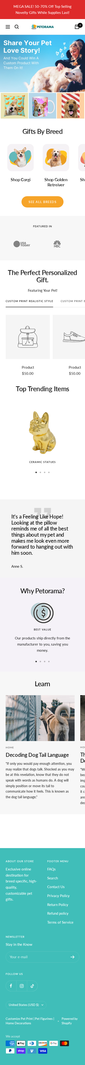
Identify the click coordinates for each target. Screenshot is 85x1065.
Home (10, 747)
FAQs (51, 869)
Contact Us (56, 887)
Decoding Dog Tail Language (37, 755)
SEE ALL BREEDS (42, 202)
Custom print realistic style (29, 301)
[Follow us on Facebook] (11, 986)
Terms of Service (60, 922)
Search (52, 878)
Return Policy (57, 904)
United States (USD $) (24, 1005)
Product (28, 367)
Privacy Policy (58, 895)
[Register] (73, 957)
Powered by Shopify (70, 1021)
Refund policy (57, 913)
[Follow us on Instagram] (21, 986)
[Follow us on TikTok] (32, 986)
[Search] (17, 27)
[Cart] (77, 27)
